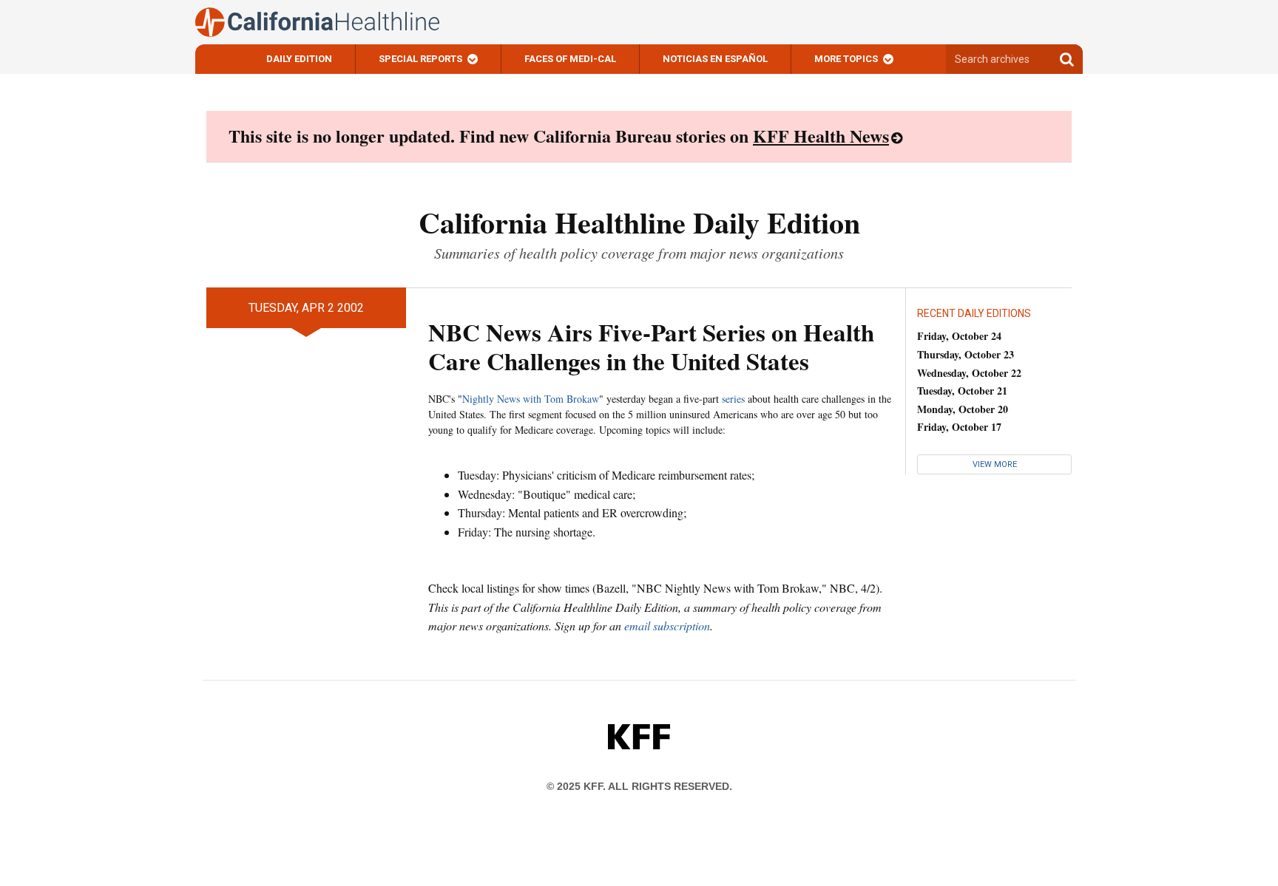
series (733, 399)
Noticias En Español (715, 58)
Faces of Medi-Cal (570, 58)
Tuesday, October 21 (962, 390)
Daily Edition (299, 58)
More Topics (846, 58)
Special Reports (420, 58)
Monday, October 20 (962, 409)
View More (995, 464)
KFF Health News (821, 136)
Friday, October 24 (959, 336)
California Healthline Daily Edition (639, 222)
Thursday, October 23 (965, 354)
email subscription (667, 625)
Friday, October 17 (959, 427)
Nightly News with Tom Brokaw (530, 399)
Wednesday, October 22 (969, 373)
